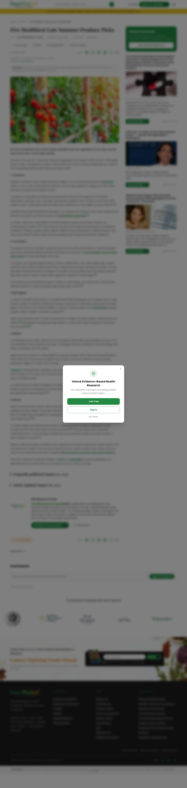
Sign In (93, 409)
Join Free (93, 401)
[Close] (121, 369)
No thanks (93, 416)
